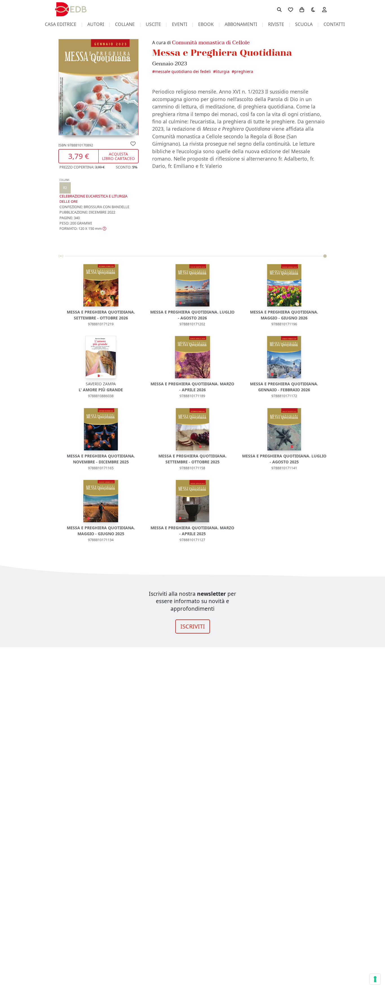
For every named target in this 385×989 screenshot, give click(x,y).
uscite (153, 24)
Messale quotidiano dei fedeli (183, 71)
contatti (334, 24)
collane (125, 24)
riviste (276, 24)
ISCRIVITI (192, 626)
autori (95, 24)
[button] (82, 228)
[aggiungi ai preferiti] (133, 143)
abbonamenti (241, 24)
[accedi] (324, 9)
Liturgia (222, 71)
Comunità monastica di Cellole (211, 42)
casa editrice (60, 24)
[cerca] (279, 9)
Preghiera (243, 71)
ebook (206, 24)
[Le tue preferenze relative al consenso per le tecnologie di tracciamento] (375, 979)
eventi (179, 24)
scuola (304, 24)
